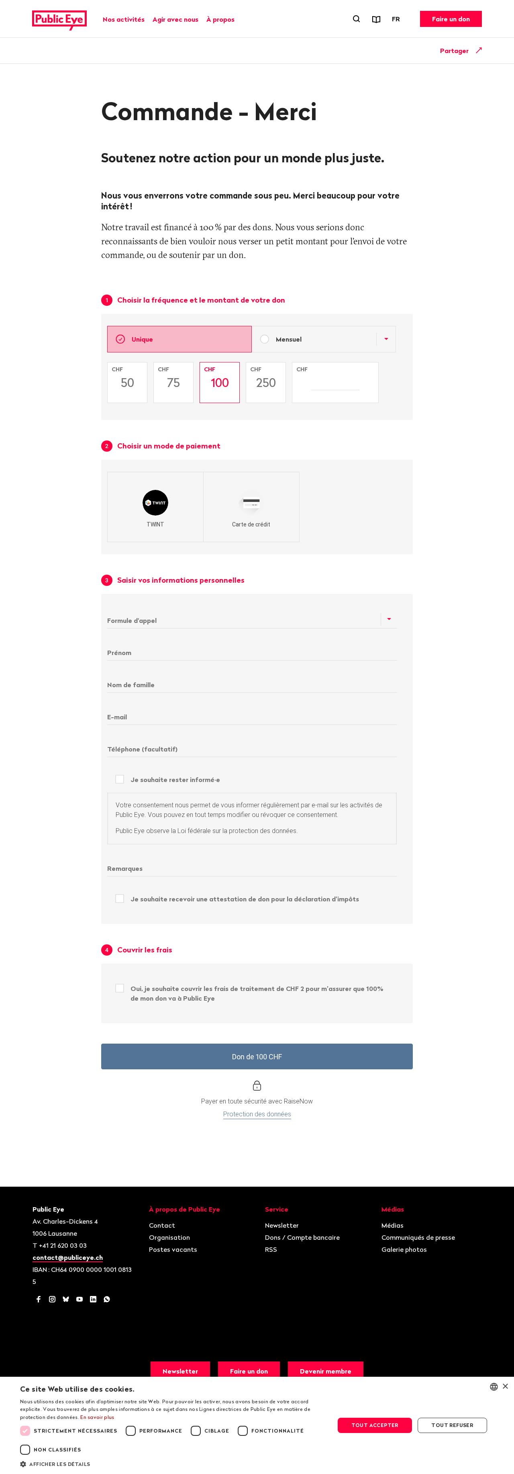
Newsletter (282, 1225)
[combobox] (494, 1387)
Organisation (169, 1237)
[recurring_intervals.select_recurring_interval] (386, 339)
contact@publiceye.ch (68, 1257)
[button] (173, 1463)
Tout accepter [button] (374, 1425)
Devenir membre (325, 1371)
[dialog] (257, 1425)
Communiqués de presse (418, 1237)
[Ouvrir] (479, 51)
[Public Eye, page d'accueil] (59, 18)
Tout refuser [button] (452, 1425)
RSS (271, 1249)
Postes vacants (173, 1249)
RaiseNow (298, 1101)
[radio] (155, 507)
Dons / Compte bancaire (302, 1237)
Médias (392, 1225)
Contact (162, 1225)
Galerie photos (404, 1249)
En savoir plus (97, 1417)
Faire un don (451, 19)
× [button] (505, 1387)
